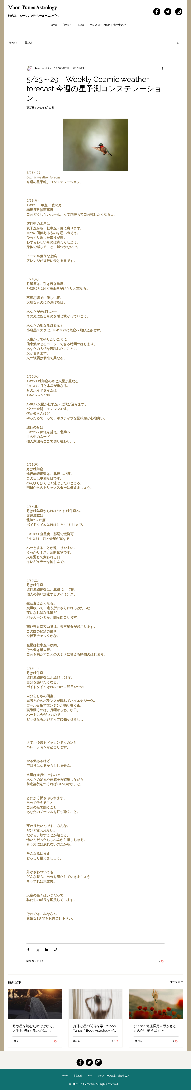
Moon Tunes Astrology (32, 7)
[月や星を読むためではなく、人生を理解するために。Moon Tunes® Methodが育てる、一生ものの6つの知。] (35, 1004)
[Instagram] (178, 11)
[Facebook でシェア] (28, 949)
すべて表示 (176, 982)
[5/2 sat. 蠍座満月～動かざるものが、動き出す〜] (156, 1004)
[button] (178, 42)
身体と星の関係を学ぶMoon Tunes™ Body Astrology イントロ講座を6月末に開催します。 (95, 1028)
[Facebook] (156, 11)
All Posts (13, 42)
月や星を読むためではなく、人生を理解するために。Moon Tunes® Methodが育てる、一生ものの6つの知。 (34, 1028)
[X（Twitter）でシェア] (37, 949)
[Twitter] (167, 11)
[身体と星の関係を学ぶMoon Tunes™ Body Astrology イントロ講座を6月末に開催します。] (96, 1004)
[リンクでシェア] (55, 949)
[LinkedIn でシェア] (46, 949)
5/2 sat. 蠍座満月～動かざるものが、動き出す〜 (155, 1028)
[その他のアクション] (162, 68)
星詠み (29, 42)
